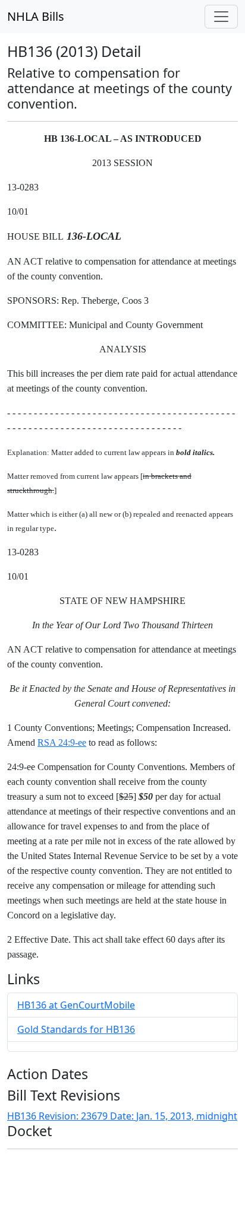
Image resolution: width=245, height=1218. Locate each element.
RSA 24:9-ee (61, 742)
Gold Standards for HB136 (76, 1029)
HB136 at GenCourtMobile (76, 1005)
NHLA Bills (35, 16)
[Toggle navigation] (221, 16)
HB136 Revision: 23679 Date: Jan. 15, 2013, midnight (122, 1115)
